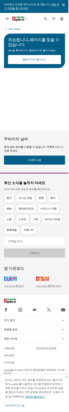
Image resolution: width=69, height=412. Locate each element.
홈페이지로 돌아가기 (34, 59)
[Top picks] (53, 18)
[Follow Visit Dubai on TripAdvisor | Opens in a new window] (34, 310)
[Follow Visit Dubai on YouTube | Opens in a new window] (63, 310)
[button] (14, 405)
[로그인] (61, 18)
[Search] (46, 18)
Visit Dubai (14, 29)
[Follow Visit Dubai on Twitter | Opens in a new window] (49, 310)
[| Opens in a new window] (20, 310)
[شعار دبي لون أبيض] (13, 301)
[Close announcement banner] (63, 4)
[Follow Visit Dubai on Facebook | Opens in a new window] (6, 310)
